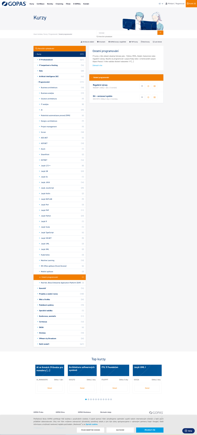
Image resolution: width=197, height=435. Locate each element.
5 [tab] (96, 399)
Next (36, 380)
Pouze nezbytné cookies (90, 430)
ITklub (68, 4)
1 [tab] (86, 399)
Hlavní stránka (38, 34)
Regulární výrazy (100, 85)
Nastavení (120, 430)
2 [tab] (88, 399)
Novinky (50, 4)
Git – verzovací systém (102, 96)
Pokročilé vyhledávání (105, 37)
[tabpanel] (50, 379)
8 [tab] (103, 399)
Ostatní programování (100, 77)
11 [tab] (111, 399)
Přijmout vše (150, 430)
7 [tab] (101, 399)
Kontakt (86, 4)
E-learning (59, 4)
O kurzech (102, 42)
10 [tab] (108, 399)
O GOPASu (77, 4)
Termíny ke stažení (88, 42)
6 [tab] (98, 399)
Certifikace (40, 4)
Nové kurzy (146, 42)
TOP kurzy (134, 42)
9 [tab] (106, 399)
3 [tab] (91, 399)
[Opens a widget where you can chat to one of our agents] (188, 431)
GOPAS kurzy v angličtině (118, 42)
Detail (50, 388)
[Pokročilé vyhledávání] (160, 32)
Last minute (158, 42)
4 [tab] (93, 399)
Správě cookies (91, 424)
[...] (48, 370)
